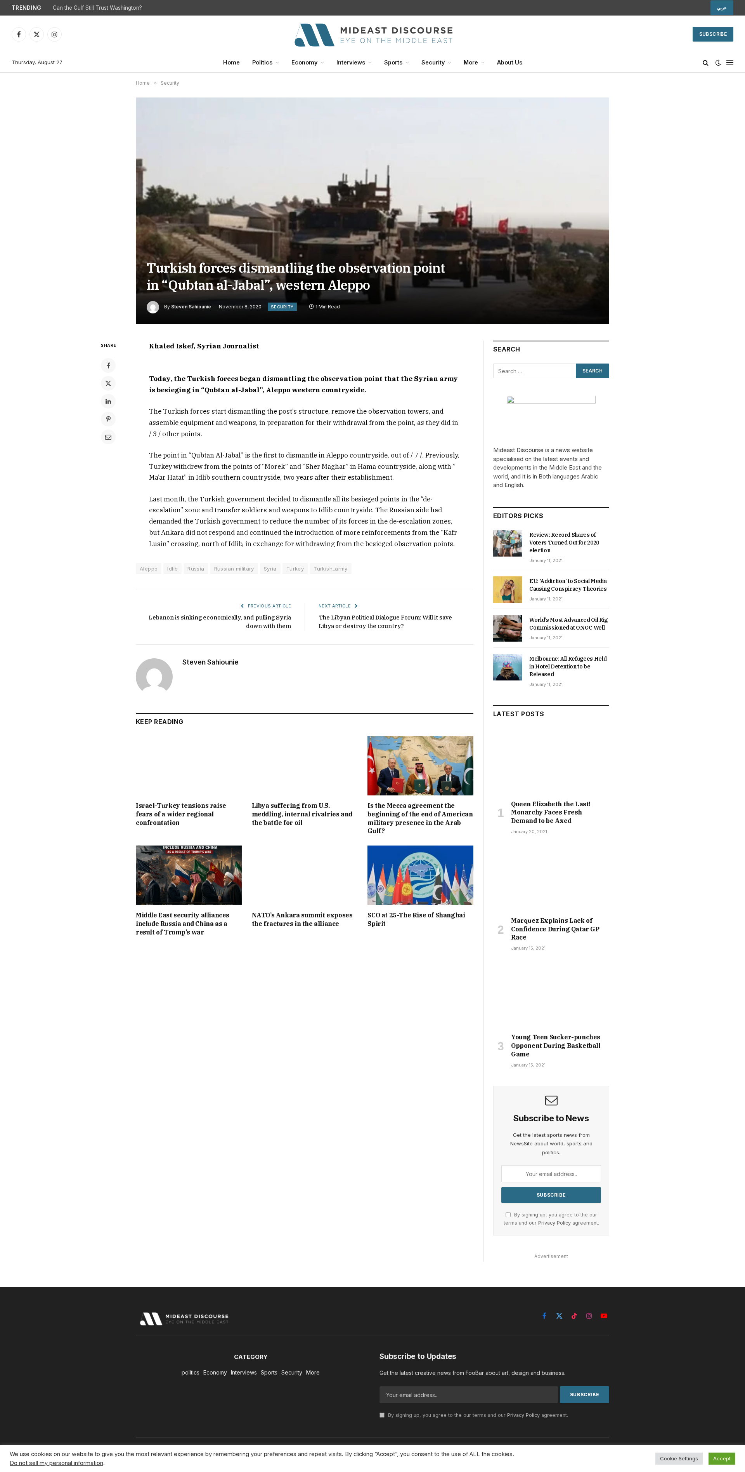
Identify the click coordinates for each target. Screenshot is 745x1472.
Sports (393, 62)
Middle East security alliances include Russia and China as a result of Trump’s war (182, 923)
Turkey (295, 568)
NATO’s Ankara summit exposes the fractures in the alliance (302, 919)
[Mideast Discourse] (372, 34)
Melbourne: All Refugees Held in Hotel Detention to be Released (567, 666)
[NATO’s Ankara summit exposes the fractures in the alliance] (305, 875)
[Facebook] (108, 365)
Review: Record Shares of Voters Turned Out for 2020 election (564, 542)
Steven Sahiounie (191, 307)
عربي (722, 7)
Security (433, 62)
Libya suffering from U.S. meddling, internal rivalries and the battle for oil (302, 814)
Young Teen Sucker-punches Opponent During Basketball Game (556, 1045)
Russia (195, 568)
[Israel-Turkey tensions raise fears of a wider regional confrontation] (189, 765)
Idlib (172, 568)
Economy (304, 62)
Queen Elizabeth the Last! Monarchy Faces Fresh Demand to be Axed (551, 812)
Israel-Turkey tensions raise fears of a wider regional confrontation (181, 814)
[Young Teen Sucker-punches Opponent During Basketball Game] (551, 994)
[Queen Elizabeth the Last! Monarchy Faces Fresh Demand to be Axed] (551, 760)
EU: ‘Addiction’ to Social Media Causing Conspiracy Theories (568, 585)
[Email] (108, 437)
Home (231, 62)
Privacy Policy (554, 1223)
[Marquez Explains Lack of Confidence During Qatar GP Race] (551, 877)
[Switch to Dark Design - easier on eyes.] (718, 62)
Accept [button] (722, 1458)
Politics (262, 62)
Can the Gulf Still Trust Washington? (97, 8)
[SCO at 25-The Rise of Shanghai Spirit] (420, 875)
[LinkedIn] (108, 401)
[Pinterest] (108, 419)
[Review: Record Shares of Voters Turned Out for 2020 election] (507, 543)
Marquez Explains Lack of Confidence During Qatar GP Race (555, 929)
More (471, 62)
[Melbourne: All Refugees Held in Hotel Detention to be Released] (507, 667)
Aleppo (149, 568)
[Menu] (729, 62)
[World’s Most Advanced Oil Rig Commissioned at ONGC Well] (507, 628)
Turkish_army (331, 568)
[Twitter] (108, 383)
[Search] (705, 62)
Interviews (350, 62)
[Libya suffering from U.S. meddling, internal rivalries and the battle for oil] (305, 765)
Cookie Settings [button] (679, 1458)
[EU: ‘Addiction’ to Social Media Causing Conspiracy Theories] (507, 589)
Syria (270, 568)
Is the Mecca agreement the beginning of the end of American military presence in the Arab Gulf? (420, 818)
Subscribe (713, 34)
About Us (509, 62)
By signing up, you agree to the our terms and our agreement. (477, 1415)
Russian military (234, 568)
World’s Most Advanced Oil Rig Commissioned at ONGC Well (568, 623)
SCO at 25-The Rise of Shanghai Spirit (416, 919)
